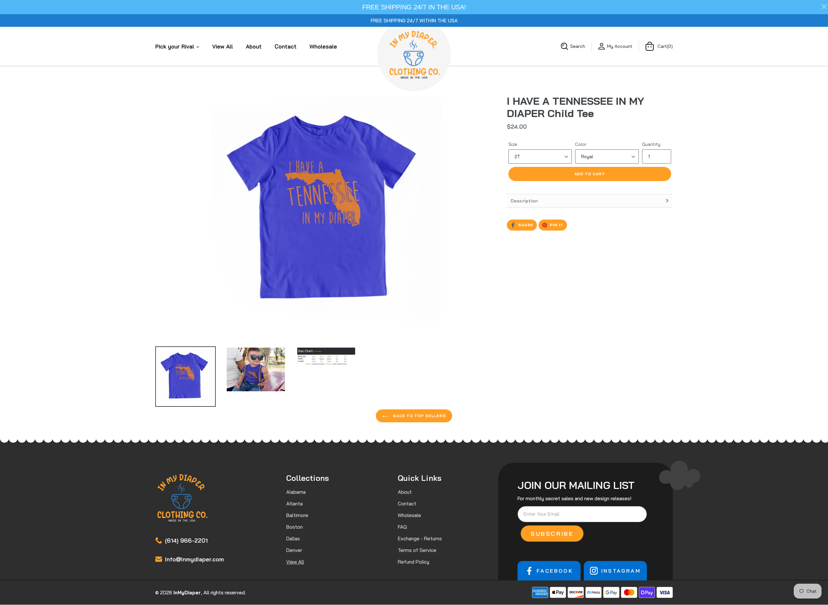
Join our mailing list (576, 485)
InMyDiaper (187, 592)
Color (580, 144)
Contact (286, 46)
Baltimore (297, 515)
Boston (294, 527)
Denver (294, 550)
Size (512, 144)
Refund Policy (413, 562)
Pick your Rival (175, 46)
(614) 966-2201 (186, 540)
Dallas (293, 538)
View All (222, 46)
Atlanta (294, 504)
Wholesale (323, 46)
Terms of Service (417, 550)
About (254, 46)
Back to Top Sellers (419, 415)
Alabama (296, 492)
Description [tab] (524, 201)
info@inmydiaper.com (194, 559)
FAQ (402, 527)
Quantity (651, 144)
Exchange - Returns (420, 538)
